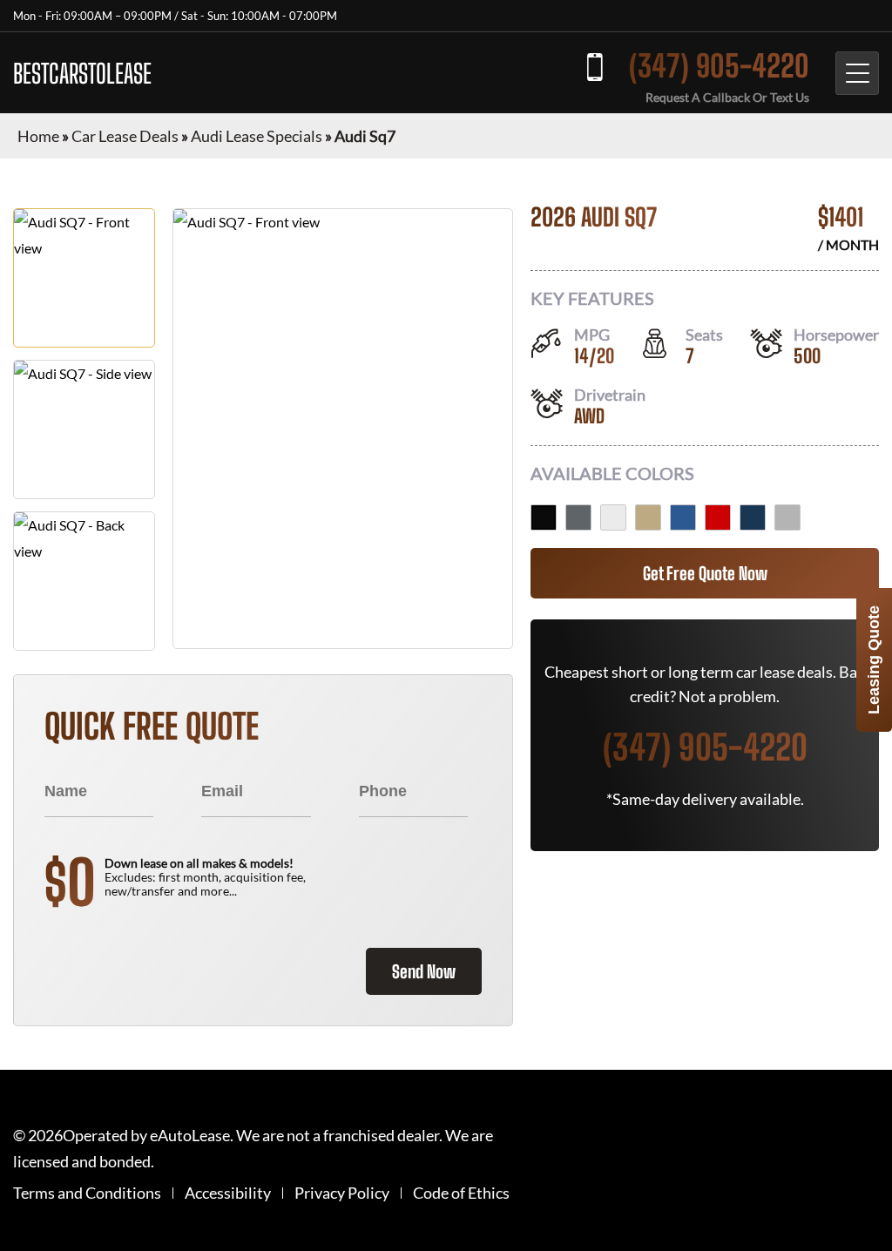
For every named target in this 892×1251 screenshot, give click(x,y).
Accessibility (228, 1193)
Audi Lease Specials (256, 135)
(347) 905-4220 (719, 66)
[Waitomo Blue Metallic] (752, 517)
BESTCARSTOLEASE (82, 73)
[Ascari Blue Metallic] (683, 517)
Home (38, 135)
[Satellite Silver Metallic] (787, 517)
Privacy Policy (341, 1193)
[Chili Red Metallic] (718, 517)
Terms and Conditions (87, 1193)
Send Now (424, 971)
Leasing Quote (873, 659)
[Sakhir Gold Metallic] (648, 517)
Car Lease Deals (125, 135)
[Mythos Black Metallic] (543, 517)
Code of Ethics (461, 1193)
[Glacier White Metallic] (613, 517)
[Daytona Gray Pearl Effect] (578, 517)
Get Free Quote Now (705, 573)
